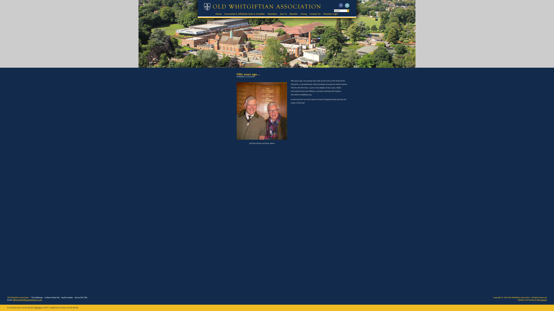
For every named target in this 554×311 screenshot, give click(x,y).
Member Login (330, 14)
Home (219, 14)
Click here (38, 308)
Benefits (294, 14)
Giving (304, 14)
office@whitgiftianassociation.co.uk (27, 300)
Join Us (283, 14)
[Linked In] (347, 8)
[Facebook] (341, 8)
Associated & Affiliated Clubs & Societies (244, 14)
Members (272, 14)
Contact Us (315, 14)
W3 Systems (542, 300)
